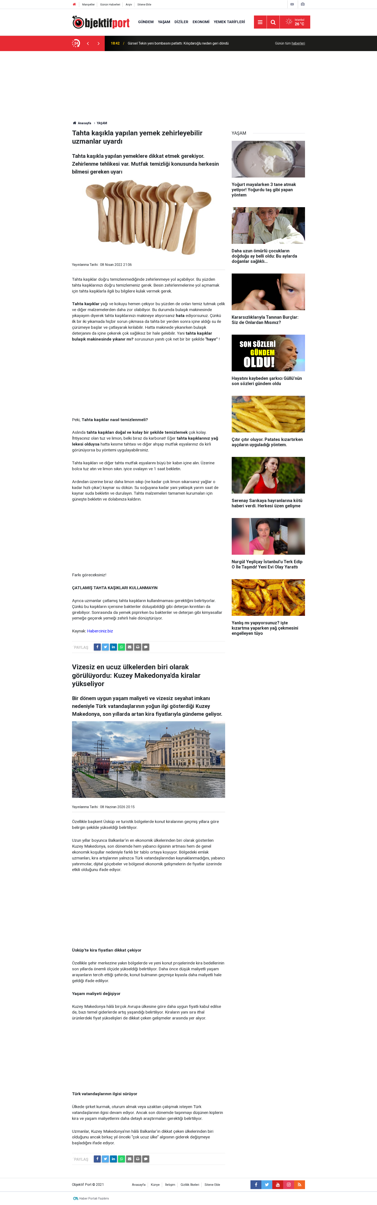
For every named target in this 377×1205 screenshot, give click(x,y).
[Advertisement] (188, 88)
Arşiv (129, 4)
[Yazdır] (137, 647)
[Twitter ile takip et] (266, 1184)
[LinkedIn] (113, 647)
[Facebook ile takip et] (255, 1184)
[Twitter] (105, 647)
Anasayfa (139, 1185)
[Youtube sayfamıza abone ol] (277, 1184)
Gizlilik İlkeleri (190, 1185)
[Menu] (260, 22)
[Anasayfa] (74, 4)
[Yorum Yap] (145, 647)
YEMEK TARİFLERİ (229, 22)
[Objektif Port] (100, 22)
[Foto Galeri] (302, 4)
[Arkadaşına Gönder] (129, 647)
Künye (155, 1185)
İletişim (170, 1185)
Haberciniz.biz (100, 630)
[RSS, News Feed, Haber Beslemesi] (299, 1184)
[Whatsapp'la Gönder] (121, 647)
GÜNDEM (146, 22)
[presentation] (87, 43)
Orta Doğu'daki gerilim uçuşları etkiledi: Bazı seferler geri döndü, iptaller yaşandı (182, 43)
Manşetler (88, 4)
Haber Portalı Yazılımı (94, 1198)
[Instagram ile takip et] (288, 1184)
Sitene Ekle (144, 4)
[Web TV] (292, 4)
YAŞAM (164, 22)
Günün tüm (290, 43)
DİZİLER (181, 22)
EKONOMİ (201, 22)
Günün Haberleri (110, 4)
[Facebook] (97, 647)
